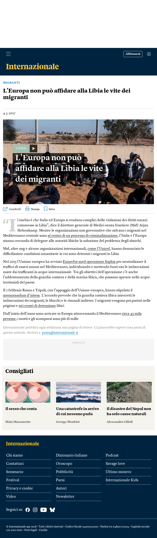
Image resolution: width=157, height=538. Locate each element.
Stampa (35, 209)
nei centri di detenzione (37, 306)
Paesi (60, 480)
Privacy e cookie (19, 488)
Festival (12, 480)
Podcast (112, 456)
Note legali (30, 530)
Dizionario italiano (71, 456)
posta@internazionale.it (60, 332)
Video (11, 497)
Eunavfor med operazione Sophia (89, 262)
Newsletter (65, 497)
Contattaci (15, 464)
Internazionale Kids (122, 480)
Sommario (14, 472)
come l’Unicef (98, 249)
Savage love (115, 464)
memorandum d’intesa (21, 295)
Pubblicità (64, 472)
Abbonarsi (133, 54)
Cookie (43, 530)
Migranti (11, 82)
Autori (61, 488)
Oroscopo (64, 464)
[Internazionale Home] (24, 443)
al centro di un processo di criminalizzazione (83, 236)
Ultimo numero (118, 472)
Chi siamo (14, 456)
